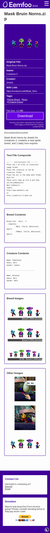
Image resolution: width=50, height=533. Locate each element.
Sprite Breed (14, 100)
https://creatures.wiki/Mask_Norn (21, 91)
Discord (8, 486)
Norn (25, 100)
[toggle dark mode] (47, 530)
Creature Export (15, 102)
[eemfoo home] (16, 4)
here (21, 125)
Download (25, 116)
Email (7, 489)
